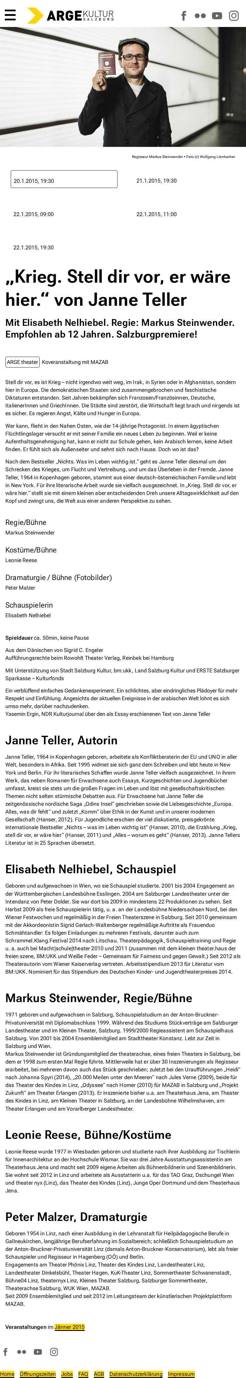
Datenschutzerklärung (136, 1374)
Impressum (181, 1374)
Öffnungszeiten (38, 1374)
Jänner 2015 (70, 1327)
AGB (99, 1374)
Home (7, 1374)
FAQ (83, 1374)
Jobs (67, 1374)
